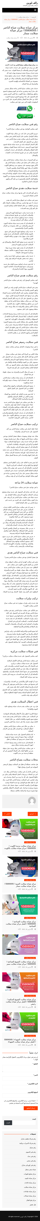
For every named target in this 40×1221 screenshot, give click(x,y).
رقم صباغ (33, 1147)
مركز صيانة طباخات (30, 1191)
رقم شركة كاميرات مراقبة (27, 1143)
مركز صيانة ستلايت (11, 38)
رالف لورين (32, 2)
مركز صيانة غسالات (30, 1196)
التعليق (35, 1064)
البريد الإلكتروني (32, 1083)
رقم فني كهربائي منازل (29, 1165)
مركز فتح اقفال (31, 1200)
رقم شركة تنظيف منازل (28, 1139)
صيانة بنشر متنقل (30, 1169)
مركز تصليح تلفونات (30, 1174)
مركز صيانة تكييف (30, 1178)
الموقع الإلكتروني (33, 1092)
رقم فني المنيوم (31, 1152)
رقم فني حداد (32, 1156)
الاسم (35, 1075)
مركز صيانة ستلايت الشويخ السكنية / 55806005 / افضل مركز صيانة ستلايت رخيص (21, 1001)
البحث (34, 1119)
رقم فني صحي (31, 1161)
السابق (32, 814)
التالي (8, 814)
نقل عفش (33, 1204)
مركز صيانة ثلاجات (30, 1183)
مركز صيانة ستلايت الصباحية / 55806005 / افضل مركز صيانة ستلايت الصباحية (21, 924)
